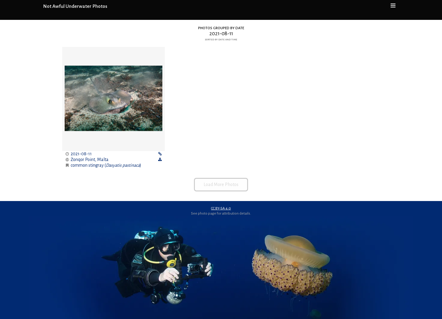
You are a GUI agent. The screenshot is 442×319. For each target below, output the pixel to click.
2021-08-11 (81, 153)
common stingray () (106, 165)
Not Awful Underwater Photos (75, 6)
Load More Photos (221, 184)
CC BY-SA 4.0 (221, 208)
